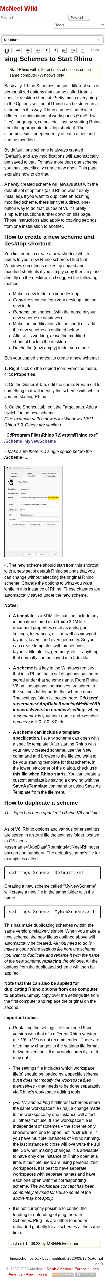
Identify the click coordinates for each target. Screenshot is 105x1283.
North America (59, 1269)
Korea (42, 1274)
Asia (29, 1274)
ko (73, 50)
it (55, 50)
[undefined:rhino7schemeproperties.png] (33, 511)
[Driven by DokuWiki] (85, 1274)
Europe (81, 1269)
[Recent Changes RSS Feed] (63, 1274)
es (38, 50)
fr (47, 50)
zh (83, 50)
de (28, 50)
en (18, 50)
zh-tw (95, 50)
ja (63, 50)
